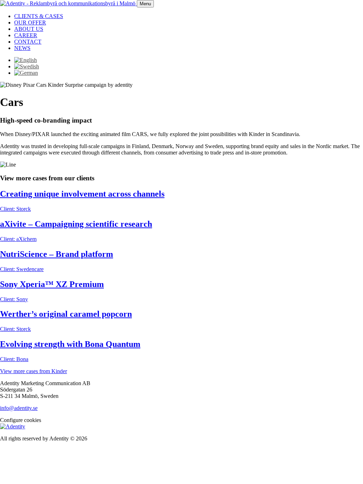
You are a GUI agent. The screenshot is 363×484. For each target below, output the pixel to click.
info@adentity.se (19, 408)
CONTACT (27, 42)
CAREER (25, 35)
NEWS (22, 48)
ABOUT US (28, 29)
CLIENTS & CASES (38, 16)
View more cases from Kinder (33, 371)
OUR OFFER (30, 22)
